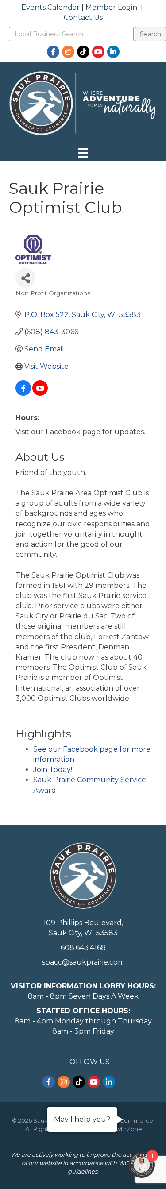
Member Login (111, 7)
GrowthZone (123, 1128)
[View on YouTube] (40, 393)
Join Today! (52, 769)
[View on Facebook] (23, 393)
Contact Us (83, 17)
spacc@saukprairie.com (83, 962)
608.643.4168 (83, 947)
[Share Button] (25, 278)
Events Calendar (50, 7)
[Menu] (83, 152)
